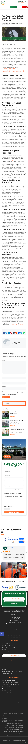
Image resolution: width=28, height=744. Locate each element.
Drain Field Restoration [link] (7, 664)
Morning (7, 493)
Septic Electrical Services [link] (8, 690)
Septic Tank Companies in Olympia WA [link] (14, 727)
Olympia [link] (16, 70)
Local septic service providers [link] (9, 286)
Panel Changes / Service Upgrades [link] (10, 682)
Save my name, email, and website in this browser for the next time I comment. (14, 393)
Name (3, 376)
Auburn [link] (20, 70)
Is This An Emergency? (9, 489)
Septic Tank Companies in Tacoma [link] (14, 733)
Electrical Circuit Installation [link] (9, 686)
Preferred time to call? (9, 492)
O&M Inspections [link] (6, 643)
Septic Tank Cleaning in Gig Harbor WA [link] (14, 725)
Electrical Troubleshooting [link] (8, 680)
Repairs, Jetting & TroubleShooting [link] (10, 647)
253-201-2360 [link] (21, 2)
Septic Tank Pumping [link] (7, 649)
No (20, 489)
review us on (21, 541)
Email (3, 381)
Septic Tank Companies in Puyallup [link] (14, 735)
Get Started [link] (7, 456)
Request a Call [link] (23, 1)
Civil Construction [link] (6, 700)
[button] (24, 44)
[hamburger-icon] (3, 7)
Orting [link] (5, 70)
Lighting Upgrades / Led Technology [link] (10, 684)
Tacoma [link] (9, 68)
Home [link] (2, 11)
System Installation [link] (6, 652)
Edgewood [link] (10, 70)
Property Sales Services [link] (7, 645)
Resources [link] (4, 633)
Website (4, 386)
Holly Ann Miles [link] (10, 547)
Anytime (19, 493)
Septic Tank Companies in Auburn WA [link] (14, 729)
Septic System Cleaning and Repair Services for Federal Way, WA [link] (12, 721)
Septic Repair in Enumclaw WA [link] (14, 723)
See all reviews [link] (21, 539)
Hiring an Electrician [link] (7, 693)
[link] (2, 634)
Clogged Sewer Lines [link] (7, 673)
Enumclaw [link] (7, 71)
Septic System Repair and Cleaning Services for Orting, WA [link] (12, 717)
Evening (13, 493)
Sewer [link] (3, 666)
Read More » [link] (12, 416)
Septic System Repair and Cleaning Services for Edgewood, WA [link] (12, 714)
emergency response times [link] (13, 160)
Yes (17, 489)
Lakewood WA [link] (14, 71)
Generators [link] (4, 688)
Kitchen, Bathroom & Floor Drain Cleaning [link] (12, 671)
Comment (4, 360)
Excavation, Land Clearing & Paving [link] (10, 702)
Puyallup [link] (5, 68)
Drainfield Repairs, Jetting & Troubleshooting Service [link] (12, 668)
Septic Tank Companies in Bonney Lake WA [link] (14, 731)
